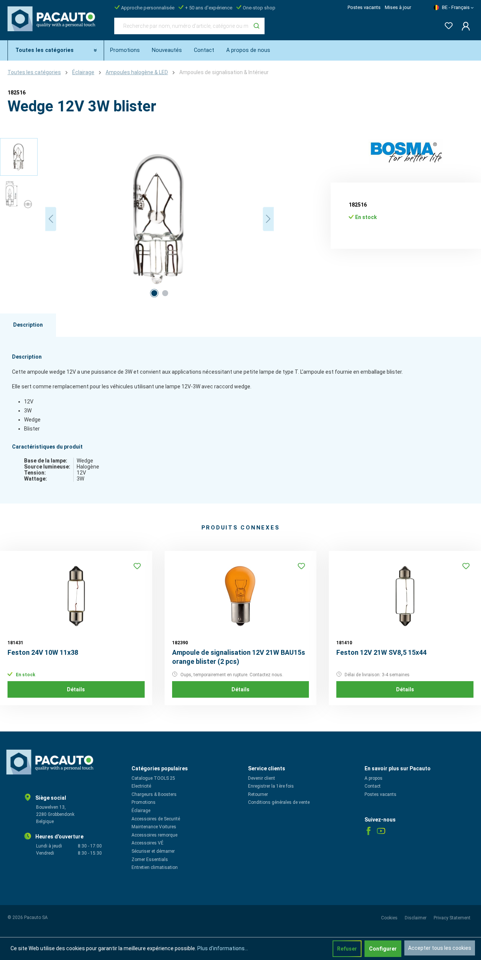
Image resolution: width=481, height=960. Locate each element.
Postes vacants (364, 7)
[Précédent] (50, 219)
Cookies (390, 917)
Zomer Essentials (150, 859)
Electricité (141, 786)
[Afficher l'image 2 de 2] (165, 293)
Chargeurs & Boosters (154, 794)
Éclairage (141, 810)
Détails (76, 689)
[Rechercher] (256, 26)
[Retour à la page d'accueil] (53, 24)
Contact (373, 786)
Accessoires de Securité (156, 819)
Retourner (258, 794)
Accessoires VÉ (147, 843)
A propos (374, 778)
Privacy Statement (452, 917)
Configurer (383, 949)
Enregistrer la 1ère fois (271, 786)
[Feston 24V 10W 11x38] (76, 596)
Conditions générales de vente (279, 802)
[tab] (28, 325)
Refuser (347, 949)
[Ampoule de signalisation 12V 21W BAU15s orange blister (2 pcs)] (240, 596)
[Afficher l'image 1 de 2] (154, 293)
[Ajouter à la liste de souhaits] (137, 566)
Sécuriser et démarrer (153, 851)
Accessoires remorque (154, 835)
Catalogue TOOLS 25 (153, 778)
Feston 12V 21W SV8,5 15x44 (381, 652)
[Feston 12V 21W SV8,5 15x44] (404, 596)
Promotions (144, 802)
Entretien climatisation (155, 867)
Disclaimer (416, 917)
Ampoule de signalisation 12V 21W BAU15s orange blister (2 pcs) (238, 656)
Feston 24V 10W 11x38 (43, 652)
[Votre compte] (463, 26)
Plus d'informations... (222, 948)
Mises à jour (398, 7)
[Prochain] (268, 219)
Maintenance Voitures (154, 826)
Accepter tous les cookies (439, 948)
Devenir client (261, 778)
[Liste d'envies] (446, 24)
